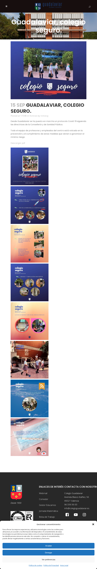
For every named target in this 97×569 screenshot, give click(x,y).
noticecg (44, 115)
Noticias (33, 115)
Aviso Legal (64, 565)
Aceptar (48, 546)
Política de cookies (35, 565)
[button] (93, 524)
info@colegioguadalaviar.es (76, 508)
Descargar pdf (18, 143)
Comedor (43, 499)
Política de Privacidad (51, 565)
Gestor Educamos (47, 505)
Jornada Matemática (48, 510)
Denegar (48, 553)
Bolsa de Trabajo (47, 516)
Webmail (43, 493)
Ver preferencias (48, 559)
